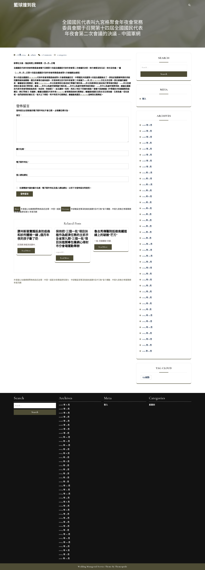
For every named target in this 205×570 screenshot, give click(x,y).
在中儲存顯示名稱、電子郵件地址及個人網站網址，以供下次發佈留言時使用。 (55, 188)
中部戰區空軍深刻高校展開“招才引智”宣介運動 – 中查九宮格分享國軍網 (101, 280)
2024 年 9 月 (147, 262)
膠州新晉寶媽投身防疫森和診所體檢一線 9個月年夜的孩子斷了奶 (33, 235)
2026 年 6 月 (147, 137)
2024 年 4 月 (147, 291)
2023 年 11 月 (147, 321)
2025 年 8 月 (147, 196)
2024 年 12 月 (147, 244)
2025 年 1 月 (146, 238)
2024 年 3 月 (147, 297)
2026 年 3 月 (147, 155)
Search (164, 74)
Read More (26, 250)
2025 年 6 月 (147, 208)
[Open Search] (189, 5)
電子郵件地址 (22, 162)
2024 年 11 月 (147, 250)
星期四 (152, 405)
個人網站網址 (22, 175)
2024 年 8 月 (147, 268)
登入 (144, 99)
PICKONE (33, 77)
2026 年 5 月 (147, 143)
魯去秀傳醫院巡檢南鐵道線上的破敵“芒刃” (110, 233)
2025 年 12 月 (147, 172)
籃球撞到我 (25, 5)
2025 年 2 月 (147, 232)
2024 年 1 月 (146, 309)
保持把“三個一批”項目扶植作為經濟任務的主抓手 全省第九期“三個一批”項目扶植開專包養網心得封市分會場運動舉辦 (72, 239)
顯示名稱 (20, 149)
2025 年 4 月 (147, 220)
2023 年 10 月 (147, 327)
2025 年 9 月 (147, 190)
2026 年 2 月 (147, 161)
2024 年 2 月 (147, 303)
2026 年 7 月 (147, 131)
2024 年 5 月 (147, 285)
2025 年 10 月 (147, 184)
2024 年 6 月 (147, 280)
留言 (18, 115)
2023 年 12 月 (147, 315)
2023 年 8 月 (147, 339)
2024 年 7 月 (147, 274)
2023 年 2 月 (147, 345)
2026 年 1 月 (147, 167)
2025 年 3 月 (147, 226)
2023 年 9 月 (147, 333)
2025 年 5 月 (146, 214)
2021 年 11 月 (147, 351)
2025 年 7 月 (147, 202)
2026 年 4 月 (147, 149)
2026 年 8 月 (147, 125)
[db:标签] (146, 377)
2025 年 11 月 (147, 178)
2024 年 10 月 (147, 256)
